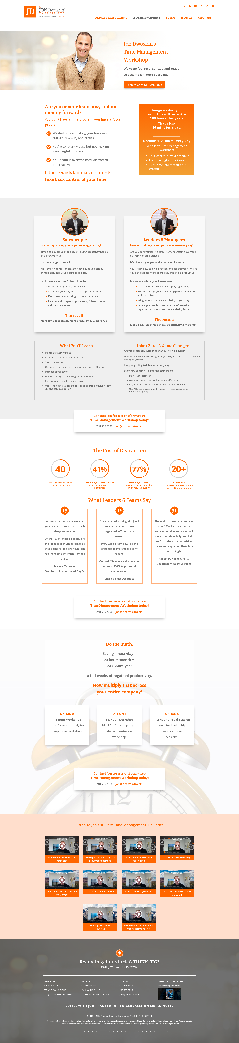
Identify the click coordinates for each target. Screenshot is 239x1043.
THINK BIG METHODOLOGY (95, 994)
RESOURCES (186, 18)
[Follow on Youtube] (195, 6)
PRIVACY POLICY (51, 985)
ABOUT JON (204, 18)
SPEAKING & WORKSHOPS (146, 18)
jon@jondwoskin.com (129, 426)
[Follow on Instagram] (201, 6)
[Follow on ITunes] (213, 6)
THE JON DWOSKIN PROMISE (57, 994)
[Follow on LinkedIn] (189, 6)
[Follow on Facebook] (178, 6)
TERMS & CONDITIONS (54, 990)
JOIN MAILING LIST (90, 990)
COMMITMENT (88, 985)
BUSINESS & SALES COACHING (111, 18)
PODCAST (171, 18)
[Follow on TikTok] (207, 6)
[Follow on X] (184, 6)
